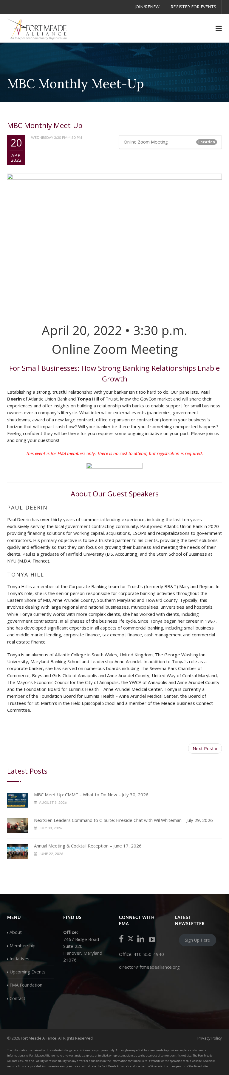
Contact (17, 998)
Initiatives (20, 959)
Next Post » (205, 748)
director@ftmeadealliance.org (149, 967)
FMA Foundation (26, 985)
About (16, 932)
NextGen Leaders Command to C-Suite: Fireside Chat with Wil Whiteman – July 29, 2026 (123, 820)
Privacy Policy (209, 1038)
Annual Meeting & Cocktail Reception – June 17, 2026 (88, 846)
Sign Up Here (197, 940)
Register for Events (193, 7)
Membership (22, 945)
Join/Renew (147, 7)
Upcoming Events (28, 972)
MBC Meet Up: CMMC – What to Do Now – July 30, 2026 (91, 794)
